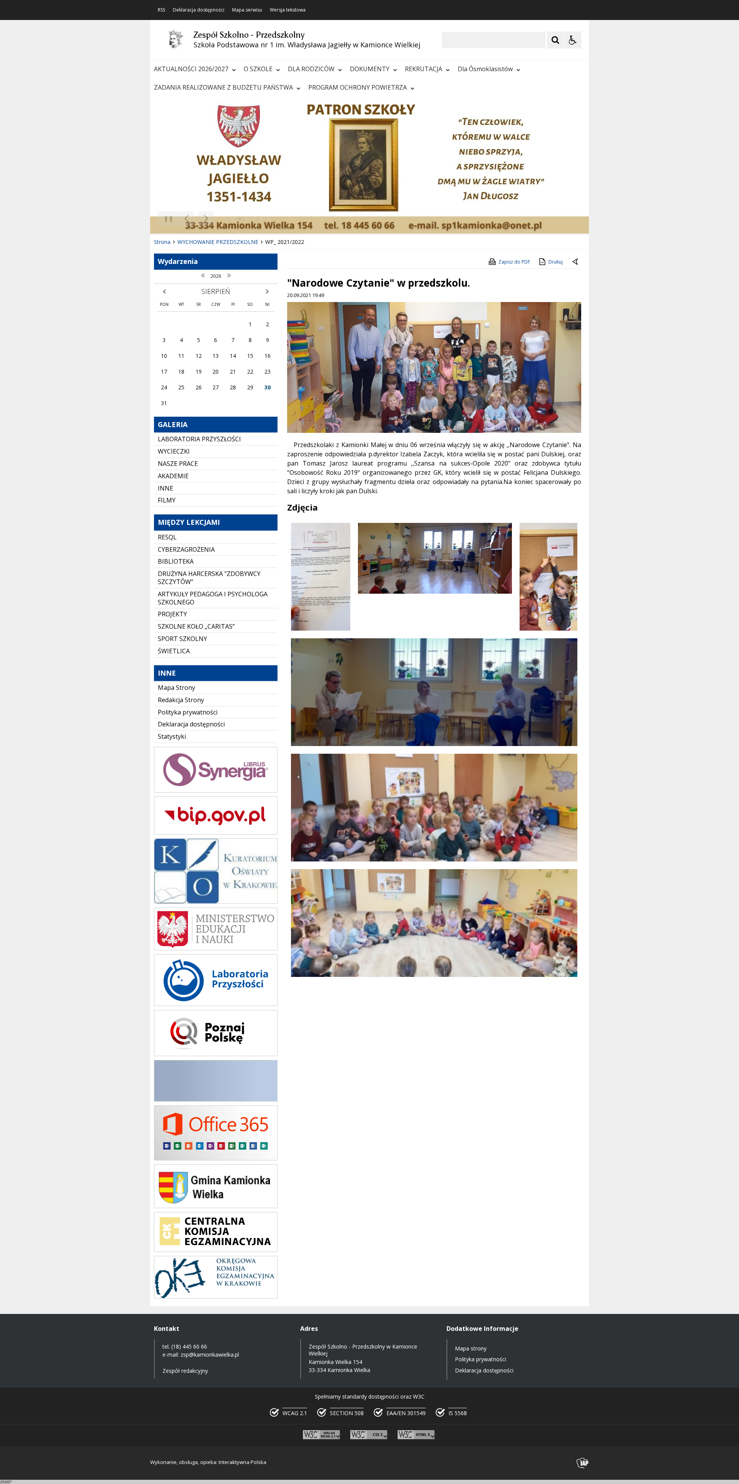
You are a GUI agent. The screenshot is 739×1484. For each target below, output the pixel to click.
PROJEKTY (172, 614)
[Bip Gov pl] (216, 832)
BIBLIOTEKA (176, 561)
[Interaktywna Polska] (583, 1463)
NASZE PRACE (178, 463)
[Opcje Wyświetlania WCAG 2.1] (572, 40)
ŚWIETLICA (174, 651)
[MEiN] (216, 948)
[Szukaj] (555, 40)
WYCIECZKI (174, 451)
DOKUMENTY (370, 69)
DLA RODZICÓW (311, 69)
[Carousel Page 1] (225, 218)
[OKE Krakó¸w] (216, 1296)
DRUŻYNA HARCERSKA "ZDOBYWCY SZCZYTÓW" (209, 577)
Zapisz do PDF (514, 262)
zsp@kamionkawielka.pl (210, 1354)
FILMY (167, 500)
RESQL (167, 537)
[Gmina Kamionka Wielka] (216, 1206)
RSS (161, 10)
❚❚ (166, 218)
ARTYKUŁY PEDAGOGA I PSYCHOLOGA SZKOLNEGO (213, 598)
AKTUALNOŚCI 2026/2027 (191, 69)
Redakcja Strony (181, 700)
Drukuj (555, 262)
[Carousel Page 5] (254, 218)
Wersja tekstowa (288, 10)
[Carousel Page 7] (269, 218)
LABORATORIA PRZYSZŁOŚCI (199, 439)
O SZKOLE (258, 69)
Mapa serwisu (247, 10)
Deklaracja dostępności (198, 10)
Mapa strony (471, 1348)
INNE (165, 488)
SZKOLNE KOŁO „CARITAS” (196, 626)
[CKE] (216, 1250)
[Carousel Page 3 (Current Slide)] (239, 218)
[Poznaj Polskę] (216, 1054)
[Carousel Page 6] (261, 218)
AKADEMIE (173, 476)
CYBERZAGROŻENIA (186, 549)
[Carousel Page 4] (247, 218)
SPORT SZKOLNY (182, 638)
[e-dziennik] (216, 790)
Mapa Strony (176, 687)
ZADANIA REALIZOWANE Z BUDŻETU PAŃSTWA (223, 87)
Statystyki (172, 736)
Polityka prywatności (187, 712)
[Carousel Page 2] (232, 218)
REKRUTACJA (423, 69)
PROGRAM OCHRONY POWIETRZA (357, 87)
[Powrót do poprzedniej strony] (575, 262)
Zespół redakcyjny (185, 1370)
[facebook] (216, 1099)
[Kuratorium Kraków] (216, 902)
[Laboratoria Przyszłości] (216, 1004)
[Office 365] (216, 1158)
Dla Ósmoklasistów (485, 69)
